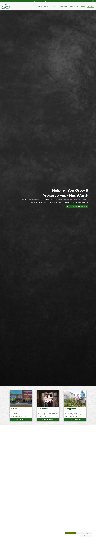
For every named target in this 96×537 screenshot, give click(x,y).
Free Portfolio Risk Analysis (83, 533)
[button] (40, 6)
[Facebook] (93, 1)
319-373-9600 (30, 1)
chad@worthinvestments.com (49, 1)
